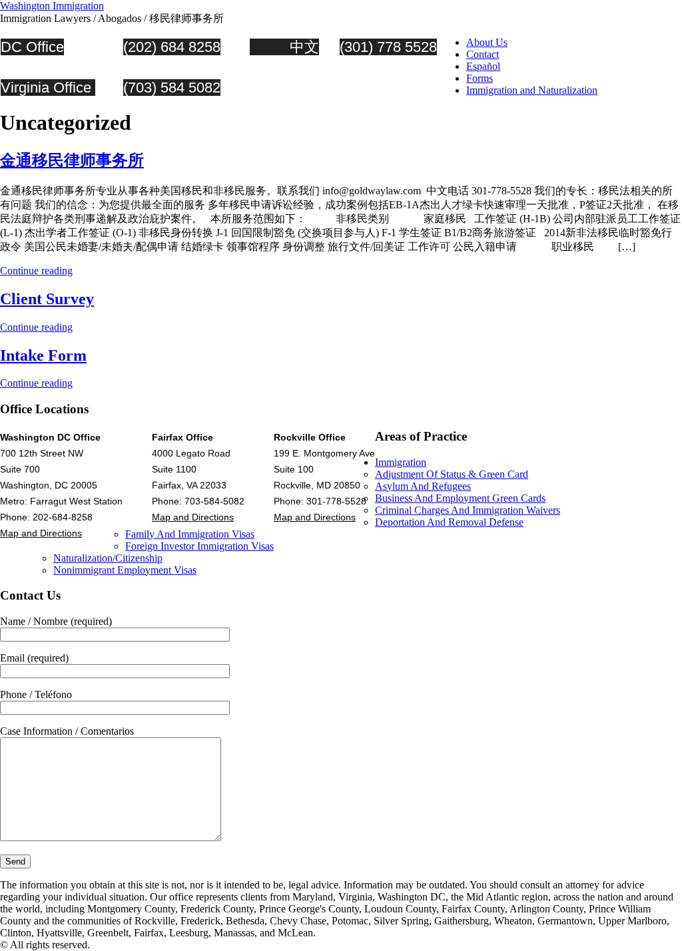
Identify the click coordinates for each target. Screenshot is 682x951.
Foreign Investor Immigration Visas (199, 546)
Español (483, 66)
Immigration (400, 462)
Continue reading (36, 270)
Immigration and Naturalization (531, 90)
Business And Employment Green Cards (460, 498)
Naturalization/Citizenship (108, 558)
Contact (482, 54)
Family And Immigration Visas (189, 534)
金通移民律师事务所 (72, 160)
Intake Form (43, 355)
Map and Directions (41, 533)
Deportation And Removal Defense (449, 522)
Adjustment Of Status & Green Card (451, 474)
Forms (479, 78)
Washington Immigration (52, 5)
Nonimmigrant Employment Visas (124, 570)
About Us (487, 42)
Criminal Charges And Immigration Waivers (467, 510)
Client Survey (47, 298)
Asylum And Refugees (423, 486)
